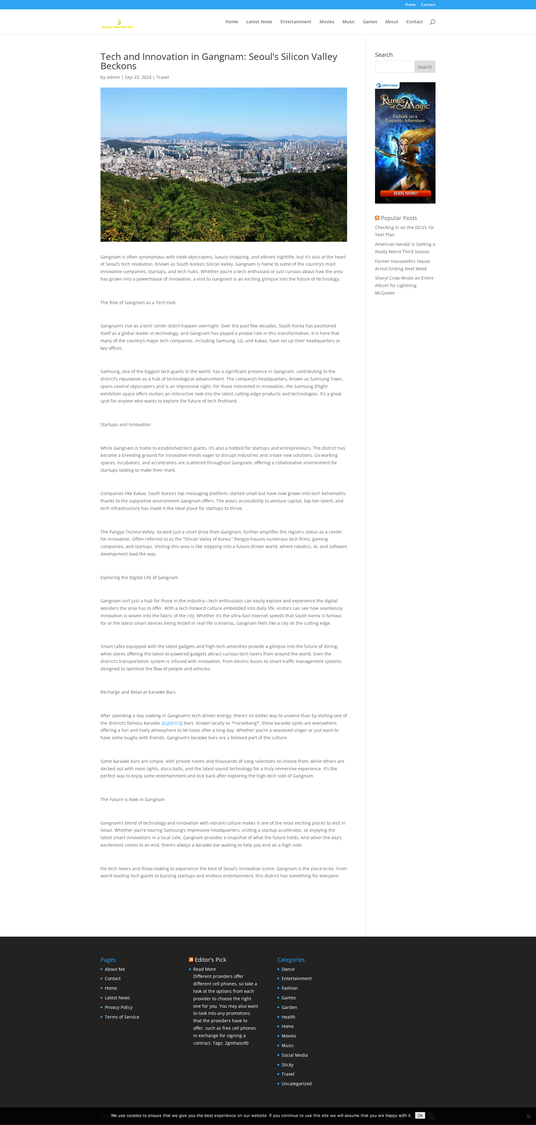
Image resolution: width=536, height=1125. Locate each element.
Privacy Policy (118, 1007)
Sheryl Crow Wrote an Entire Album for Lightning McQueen (404, 285)
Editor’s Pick (210, 959)
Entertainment (295, 22)
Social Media (295, 1055)
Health (288, 1017)
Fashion (290, 988)
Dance (288, 969)
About (391, 22)
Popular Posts (399, 218)
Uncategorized (297, 1084)
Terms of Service (122, 1017)
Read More (204, 969)
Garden (289, 1007)
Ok (420, 1115)
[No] (528, 1116)
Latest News (259, 22)
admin (113, 77)
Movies (326, 22)
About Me (115, 969)
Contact (428, 5)
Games (370, 22)
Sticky (287, 1065)
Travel (162, 77)
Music (348, 22)
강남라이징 (172, 723)
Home (410, 5)
